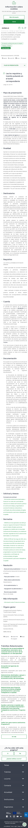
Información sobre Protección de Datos (14, 602)
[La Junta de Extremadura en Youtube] (17, 816)
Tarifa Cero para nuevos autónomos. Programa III (13, 723)
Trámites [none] (7, 772)
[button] (19, 28)
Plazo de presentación (11, 65)
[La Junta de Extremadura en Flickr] (21, 816)
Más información (14, 17)
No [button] (20, 753)
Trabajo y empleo (6, 46)
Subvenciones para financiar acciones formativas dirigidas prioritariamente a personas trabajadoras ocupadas (11, 690)
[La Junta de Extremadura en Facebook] (7, 816)
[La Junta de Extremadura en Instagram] (14, 816)
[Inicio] (8, 813)
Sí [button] (7, 753)
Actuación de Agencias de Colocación (10, 666)
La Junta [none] (7, 779)
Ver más (14, 736)
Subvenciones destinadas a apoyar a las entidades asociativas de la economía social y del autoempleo (13, 677)
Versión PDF (11, 58)
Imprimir (5, 58)
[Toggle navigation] (11, 27)
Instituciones (9, 799)
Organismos (8, 807)
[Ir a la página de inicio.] (5, 28)
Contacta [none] (7, 785)
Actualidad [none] (8, 792)
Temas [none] (6, 765)
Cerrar (14, 21)
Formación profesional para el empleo (12, 43)
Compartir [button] (24, 58)
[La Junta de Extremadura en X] (10, 816)
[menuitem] (7, 826)
